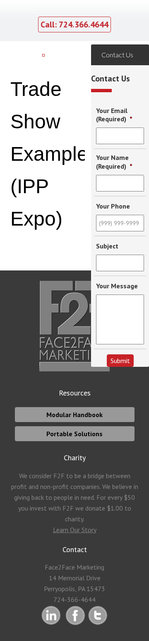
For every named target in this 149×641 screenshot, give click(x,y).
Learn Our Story (74, 530)
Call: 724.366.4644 (74, 24)
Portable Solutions (74, 434)
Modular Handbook (74, 414)
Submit (120, 360)
